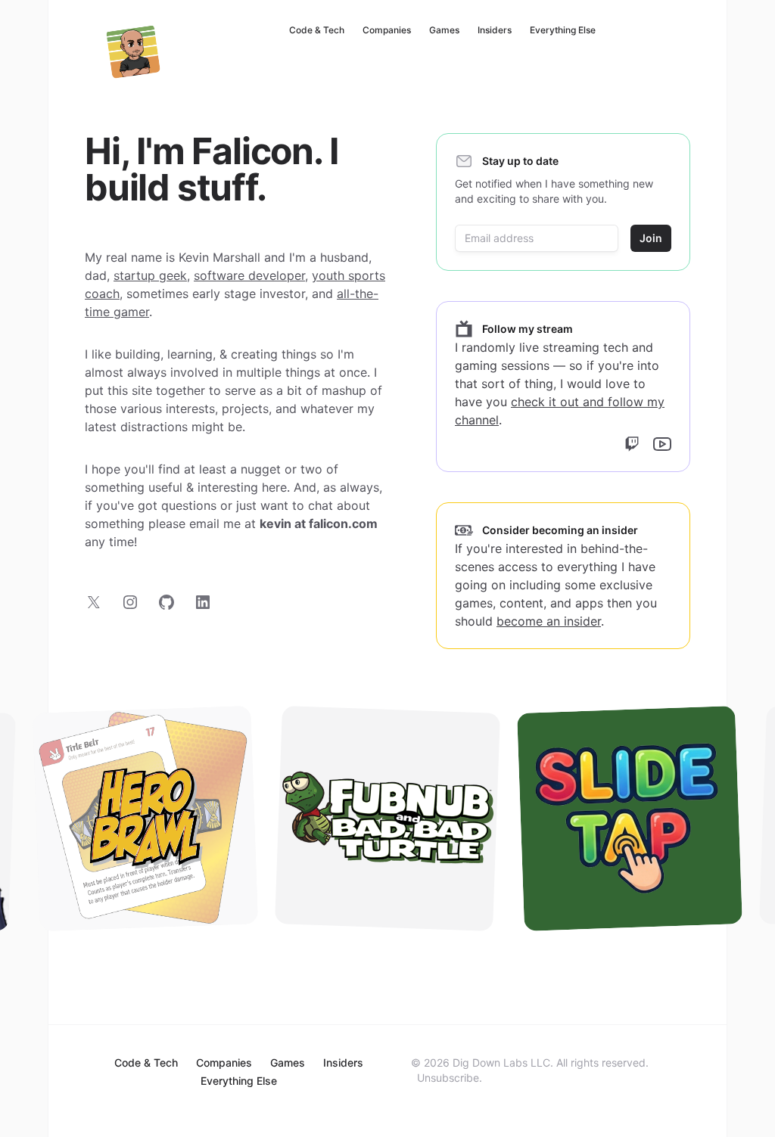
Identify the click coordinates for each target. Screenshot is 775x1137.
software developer (249, 275)
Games (444, 30)
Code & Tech (316, 30)
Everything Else (563, 30)
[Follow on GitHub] (166, 602)
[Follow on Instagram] (130, 602)
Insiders (495, 30)
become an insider (548, 621)
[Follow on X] (94, 602)
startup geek (150, 275)
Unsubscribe (448, 1077)
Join (651, 237)
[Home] (133, 51)
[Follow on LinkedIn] (203, 602)
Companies (387, 30)
